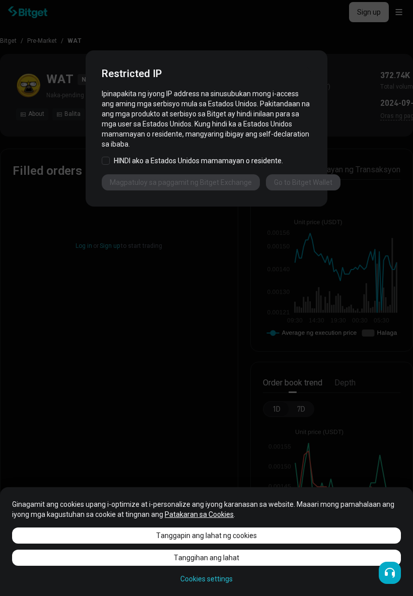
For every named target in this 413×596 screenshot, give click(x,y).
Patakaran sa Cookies (199, 514)
